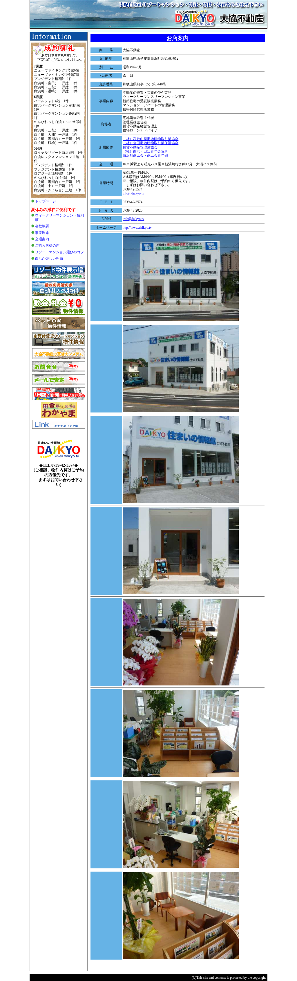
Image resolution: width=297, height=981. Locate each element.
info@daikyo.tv (133, 193)
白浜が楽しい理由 (49, 258)
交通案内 (42, 239)
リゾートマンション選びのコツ (59, 252)
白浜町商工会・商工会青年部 (145, 155)
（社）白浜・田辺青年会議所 (145, 151)
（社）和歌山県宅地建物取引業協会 (150, 139)
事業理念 (42, 233)
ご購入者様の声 (47, 245)
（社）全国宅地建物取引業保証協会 (150, 143)
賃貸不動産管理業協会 (140, 147)
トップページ (45, 201)
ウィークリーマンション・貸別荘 (59, 217)
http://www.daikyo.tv (137, 227)
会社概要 (42, 226)
